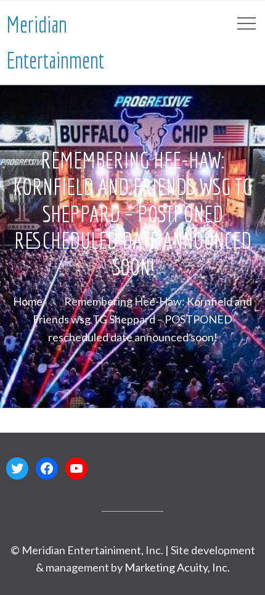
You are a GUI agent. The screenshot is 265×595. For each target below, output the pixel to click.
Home (28, 301)
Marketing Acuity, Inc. (177, 567)
